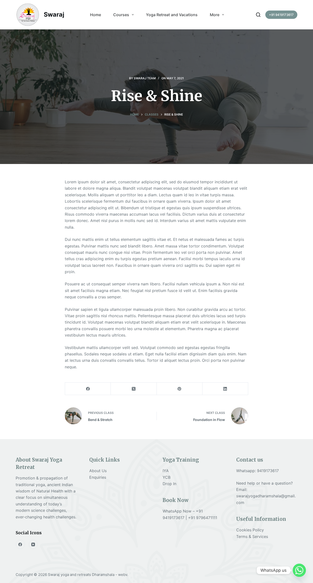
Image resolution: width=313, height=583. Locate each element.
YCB (166, 477)
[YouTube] (33, 544)
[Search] (258, 14)
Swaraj (54, 14)
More (214, 14)
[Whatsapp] (299, 570)
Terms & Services (252, 536)
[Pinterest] (179, 389)
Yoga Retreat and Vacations (172, 14)
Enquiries (97, 477)
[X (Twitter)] (133, 389)
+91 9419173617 (281, 15)
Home (95, 14)
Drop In (169, 483)
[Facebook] (88, 389)
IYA (166, 470)
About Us (98, 470)
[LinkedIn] (225, 389)
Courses (121, 14)
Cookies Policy (250, 529)
